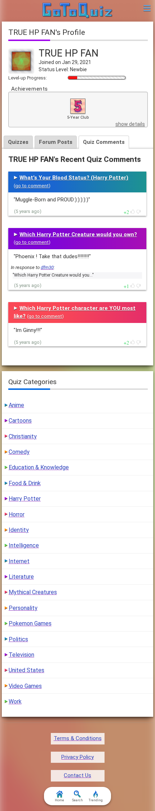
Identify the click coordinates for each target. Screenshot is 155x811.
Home (59, 800)
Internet (19, 561)
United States (26, 670)
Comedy (19, 451)
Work (15, 701)
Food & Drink (25, 483)
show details (130, 124)
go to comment (32, 185)
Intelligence (24, 545)
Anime (16, 405)
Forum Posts (55, 142)
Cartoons (20, 420)
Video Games (25, 686)
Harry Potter (25, 498)
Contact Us (77, 775)
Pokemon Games (30, 623)
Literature (21, 576)
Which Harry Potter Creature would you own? (78, 234)
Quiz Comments (104, 142)
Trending (96, 800)
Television (21, 654)
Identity (19, 530)
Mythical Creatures (33, 592)
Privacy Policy (77, 757)
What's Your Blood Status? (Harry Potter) (73, 177)
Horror (17, 514)
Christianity (23, 436)
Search (77, 800)
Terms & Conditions (78, 738)
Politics (18, 639)
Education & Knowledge (39, 467)
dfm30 (47, 267)
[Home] (78, 11)
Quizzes (18, 142)
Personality (23, 608)
